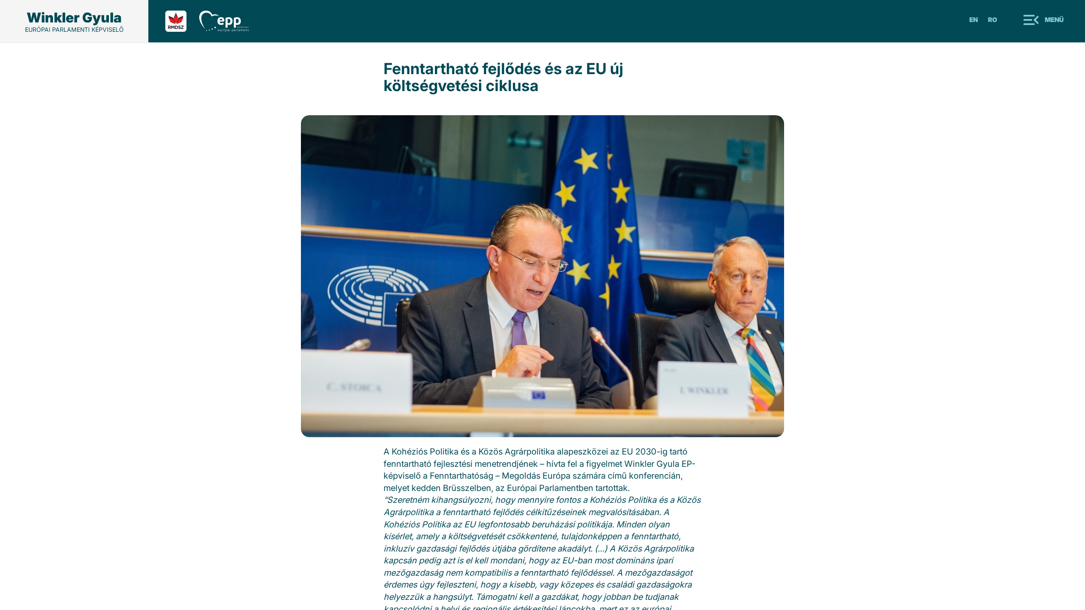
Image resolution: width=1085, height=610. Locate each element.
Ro (992, 20)
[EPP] (230, 21)
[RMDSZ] (182, 21)
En (973, 20)
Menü (1054, 20)
